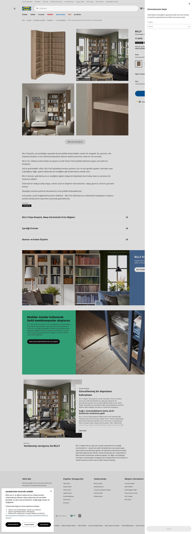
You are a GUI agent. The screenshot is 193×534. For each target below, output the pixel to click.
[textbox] (169, 26)
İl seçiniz (150, 22)
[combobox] (168, 26)
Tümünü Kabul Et (13, 524)
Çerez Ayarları (44, 524)
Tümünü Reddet (29, 524)
